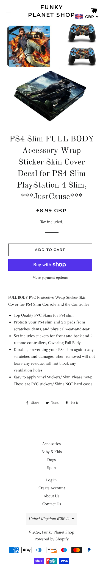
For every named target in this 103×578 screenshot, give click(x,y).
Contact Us (51, 503)
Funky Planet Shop (51, 11)
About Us (51, 495)
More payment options (50, 277)
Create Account (51, 487)
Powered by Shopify (52, 539)
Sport (51, 467)
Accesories (51, 443)
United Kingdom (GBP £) (49, 518)
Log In (51, 480)
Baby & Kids (51, 451)
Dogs (51, 459)
